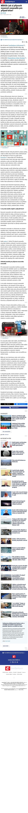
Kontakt (15, 672)
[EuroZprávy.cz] (9, 1)
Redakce (11, 672)
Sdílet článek (23, 17)
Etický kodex (5, 672)
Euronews (3, 157)
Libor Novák (3, 13)
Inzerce (23, 672)
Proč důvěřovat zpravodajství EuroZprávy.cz (12, 39)
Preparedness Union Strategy (16, 58)
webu (5, 241)
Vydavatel (19, 672)
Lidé (3, 434)
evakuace (6, 434)
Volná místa (19, 674)
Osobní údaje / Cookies (11, 674)
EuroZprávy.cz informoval (15, 45)
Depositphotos (5, 37)
